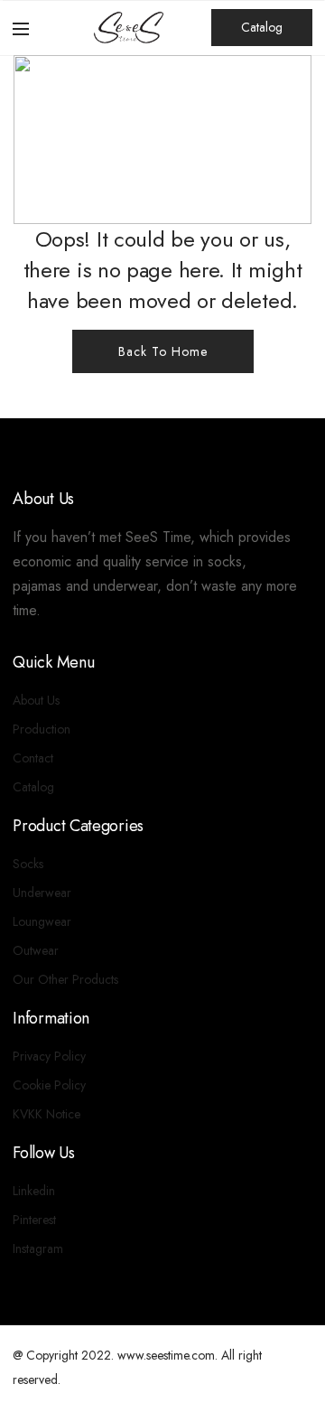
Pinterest (34, 1220)
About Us (36, 700)
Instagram (38, 1248)
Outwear (36, 950)
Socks (28, 864)
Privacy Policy (49, 1056)
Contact (33, 758)
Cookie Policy (49, 1085)
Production (41, 729)
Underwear (42, 893)
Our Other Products (65, 979)
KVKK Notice (46, 1114)
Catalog (262, 27)
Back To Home (163, 351)
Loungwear (42, 921)
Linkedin (34, 1191)
